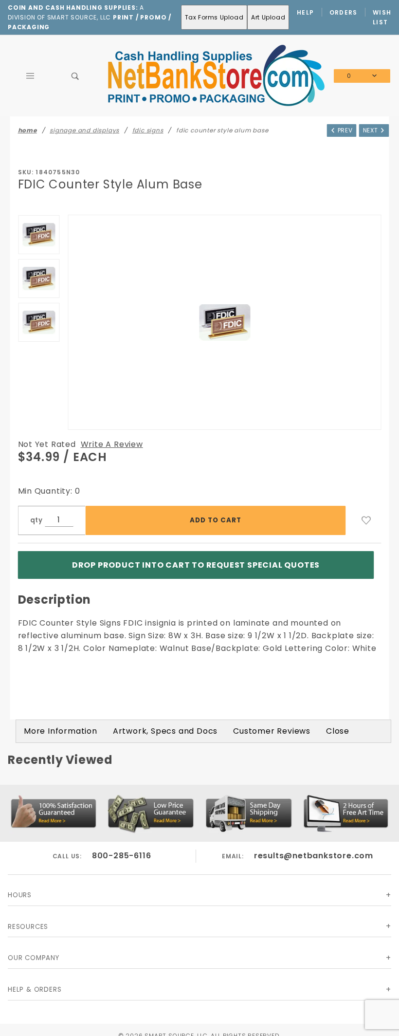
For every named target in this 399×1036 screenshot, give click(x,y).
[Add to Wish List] (366, 520)
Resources (28, 926)
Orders (343, 12)
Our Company (33, 957)
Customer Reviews (271, 731)
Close (337, 731)
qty (36, 520)
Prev (344, 130)
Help (305, 12)
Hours (20, 895)
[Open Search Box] (75, 76)
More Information (60, 731)
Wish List (382, 17)
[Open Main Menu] (30, 76)
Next (371, 130)
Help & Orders (34, 989)
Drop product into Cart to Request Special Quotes (196, 565)
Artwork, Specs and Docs (165, 731)
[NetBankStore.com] (216, 75)
